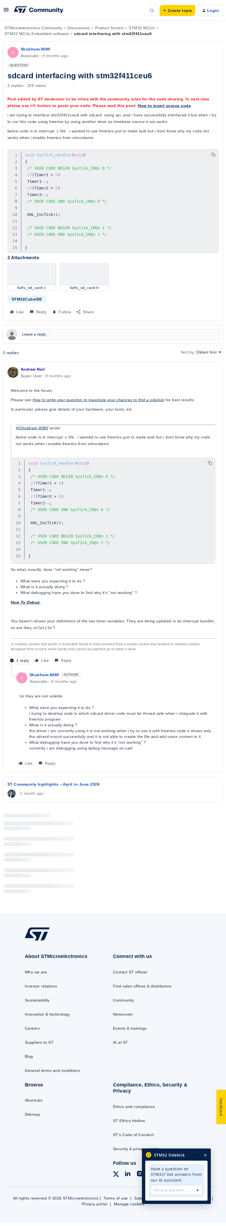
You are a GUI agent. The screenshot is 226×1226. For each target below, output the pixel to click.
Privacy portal (94, 1204)
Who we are (36, 972)
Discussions (79, 28)
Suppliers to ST (39, 1042)
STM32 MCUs (142, 28)
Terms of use (116, 1198)
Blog (29, 1056)
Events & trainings (130, 1028)
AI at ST (120, 1042)
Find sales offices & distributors (142, 986)
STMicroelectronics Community (33, 28)
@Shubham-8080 (32, 428)
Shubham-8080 (35, 49)
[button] (6, 11)
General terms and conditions (52, 1070)
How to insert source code (164, 105)
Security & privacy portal (135, 1149)
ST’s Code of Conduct (133, 1135)
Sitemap (32, 1114)
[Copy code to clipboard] (213, 155)
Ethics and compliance (134, 1106)
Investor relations (41, 986)
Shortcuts (33, 1100)
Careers (32, 1028)
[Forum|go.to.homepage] (38, 10)
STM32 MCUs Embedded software (36, 33)
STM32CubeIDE (27, 299)
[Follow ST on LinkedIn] (127, 1174)
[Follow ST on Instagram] (139, 1174)
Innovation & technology (47, 1014)
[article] (113, 515)
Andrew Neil (33, 369)
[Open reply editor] (113, 334)
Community (123, 1000)
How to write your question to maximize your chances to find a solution (99, 400)
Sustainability (37, 1000)
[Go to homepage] (43, 940)
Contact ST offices (130, 972)
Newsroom (123, 1014)
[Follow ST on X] (116, 1175)
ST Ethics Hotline (129, 1120)
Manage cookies (129, 1204)
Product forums (109, 28)
